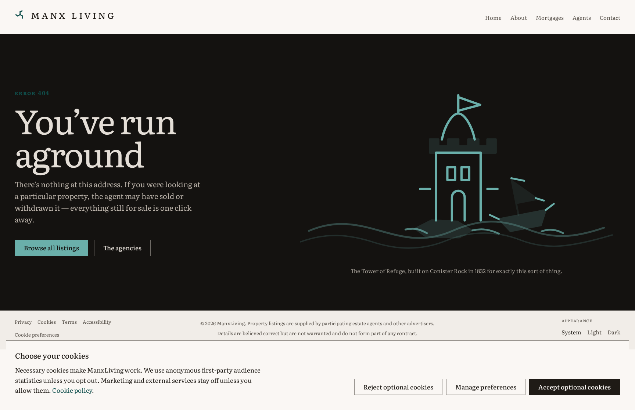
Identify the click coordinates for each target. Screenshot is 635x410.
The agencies (122, 247)
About (518, 17)
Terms (69, 321)
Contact (610, 17)
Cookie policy (72, 390)
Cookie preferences (37, 334)
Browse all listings (51, 247)
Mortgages (550, 17)
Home (493, 17)
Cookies (46, 321)
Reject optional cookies (398, 386)
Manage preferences (485, 386)
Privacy (23, 321)
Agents (582, 17)
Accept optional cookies (574, 386)
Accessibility (97, 321)
